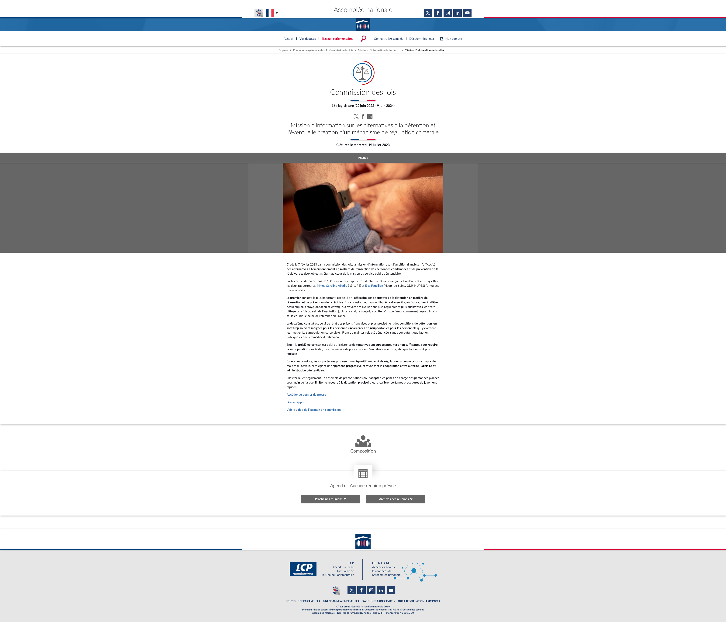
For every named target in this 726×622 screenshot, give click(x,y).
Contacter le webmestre (378, 610)
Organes (283, 50)
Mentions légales (311, 610)
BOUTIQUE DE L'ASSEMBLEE (302, 601)
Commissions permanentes (308, 50)
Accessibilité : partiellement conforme (342, 610)
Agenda (363, 157)
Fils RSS (396, 610)
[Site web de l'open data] (401, 569)
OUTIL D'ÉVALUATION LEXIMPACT (418, 601)
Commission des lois (341, 50)
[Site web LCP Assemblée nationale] (325, 569)
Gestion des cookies (413, 610)
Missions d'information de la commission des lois (379, 50)
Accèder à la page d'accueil (363, 23)
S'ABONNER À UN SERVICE (377, 601)
